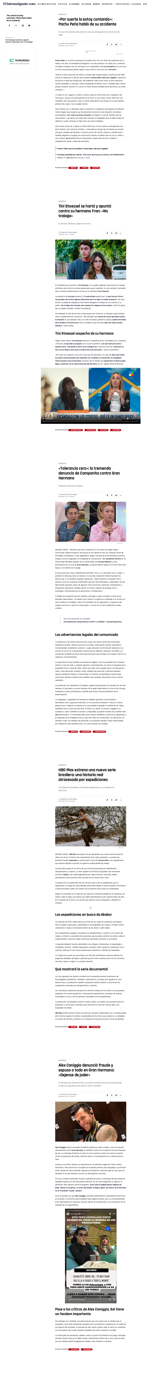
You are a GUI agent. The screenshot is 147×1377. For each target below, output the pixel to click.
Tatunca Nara (95, 1027)
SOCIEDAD (86, 4)
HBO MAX (83, 1027)
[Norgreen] (19, 61)
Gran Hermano (82, 565)
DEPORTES (107, 4)
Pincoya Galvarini (100, 731)
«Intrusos (112, 69)
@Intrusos (96, 154)
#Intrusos (87, 154)
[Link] (116, 45)
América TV (74, 168)
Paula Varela (103, 430)
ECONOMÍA (74, 4)
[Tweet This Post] (112, 45)
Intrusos (84, 168)
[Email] (29, 26)
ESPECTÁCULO (123, 4)
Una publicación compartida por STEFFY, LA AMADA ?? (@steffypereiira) (92, 622)
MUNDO (96, 4)
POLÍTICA (63, 4)
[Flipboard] (23, 26)
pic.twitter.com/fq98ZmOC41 (112, 154)
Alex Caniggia (60, 1147)
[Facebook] (9, 26)
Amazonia (73, 1027)
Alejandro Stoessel (76, 430)
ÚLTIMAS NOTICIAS (47, 4)
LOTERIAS (136, 4)
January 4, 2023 (83, 157)
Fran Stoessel (103, 291)
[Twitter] (16, 26)
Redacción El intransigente (69, 44)
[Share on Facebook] (107, 45)
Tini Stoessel (83, 285)
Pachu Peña (96, 168)
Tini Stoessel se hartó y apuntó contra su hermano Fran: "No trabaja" (19, 41)
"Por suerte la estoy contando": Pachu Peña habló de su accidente (18, 18)
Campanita (74, 731)
